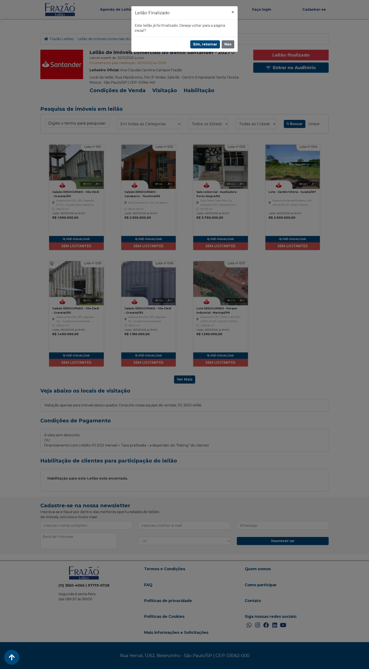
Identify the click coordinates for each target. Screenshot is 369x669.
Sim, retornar (205, 44)
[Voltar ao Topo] (11, 657)
